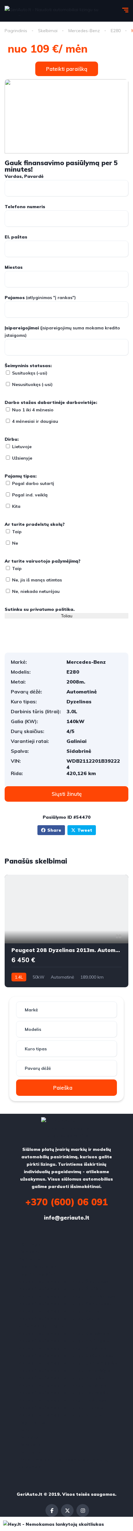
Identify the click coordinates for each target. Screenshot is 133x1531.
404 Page (30, 1244)
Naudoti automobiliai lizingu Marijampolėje (68, 1363)
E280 (116, 30)
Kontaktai (30, 1259)
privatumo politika (51, 609)
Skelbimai (48, 30)
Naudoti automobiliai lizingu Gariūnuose (65, 1303)
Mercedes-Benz (84, 30)
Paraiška (29, 1437)
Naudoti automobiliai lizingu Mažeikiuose (66, 1355)
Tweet (84, 830)
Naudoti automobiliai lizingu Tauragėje (64, 1393)
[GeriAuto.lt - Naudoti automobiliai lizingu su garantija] (58, 11)
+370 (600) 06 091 (66, 1202)
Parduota (30, 1444)
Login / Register (37, 1274)
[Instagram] (82, 1510)
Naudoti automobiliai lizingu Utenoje (61, 1407)
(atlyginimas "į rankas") (40, 297)
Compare (29, 1251)
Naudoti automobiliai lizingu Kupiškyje (63, 1348)
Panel (25, 1430)
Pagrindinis (16, 30)
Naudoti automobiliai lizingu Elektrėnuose (67, 1296)
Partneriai (31, 1452)
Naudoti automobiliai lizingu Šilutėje (60, 1289)
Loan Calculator (37, 1266)
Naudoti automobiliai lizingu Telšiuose (63, 1400)
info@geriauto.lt (66, 1217)
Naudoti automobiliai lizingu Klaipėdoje (64, 1333)
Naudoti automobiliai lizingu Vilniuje (60, 1415)
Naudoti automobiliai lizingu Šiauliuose (64, 1281)
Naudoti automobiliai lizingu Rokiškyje (63, 1385)
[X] (67, 1510)
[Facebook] (51, 1510)
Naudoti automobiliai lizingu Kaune (59, 1311)
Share (54, 830)
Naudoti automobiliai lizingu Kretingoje (64, 1341)
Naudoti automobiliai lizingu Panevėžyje (65, 1370)
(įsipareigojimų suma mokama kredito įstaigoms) (62, 331)
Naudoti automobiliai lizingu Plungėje (62, 1378)
